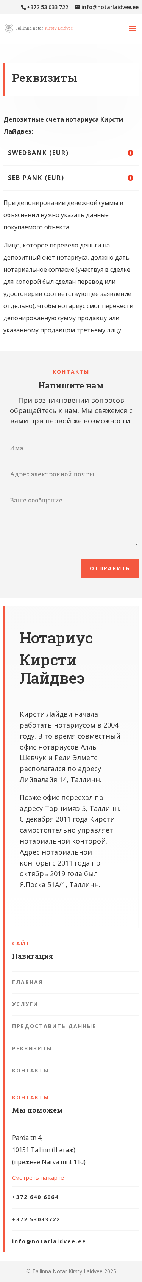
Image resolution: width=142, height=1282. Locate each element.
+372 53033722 (36, 1219)
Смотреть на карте (38, 1177)
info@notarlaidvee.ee (49, 1241)
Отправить (110, 568)
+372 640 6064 (35, 1197)
